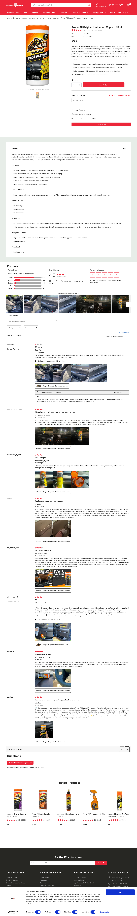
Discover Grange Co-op (117, 13)
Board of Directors (47, 886)
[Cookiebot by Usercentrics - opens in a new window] (13, 912)
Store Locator (45, 877)
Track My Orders (12, 880)
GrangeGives (79, 880)
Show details (104, 912)
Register (103, 6)
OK (120, 892)
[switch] (57, 912)
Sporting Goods (98, 13)
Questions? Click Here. (120, 886)
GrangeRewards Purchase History (15, 884)
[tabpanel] (18, 811)
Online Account (11, 877)
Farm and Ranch (49, 13)
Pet (25, 13)
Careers (43, 883)
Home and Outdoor (79, 13)
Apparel (35, 13)
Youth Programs (80, 877)
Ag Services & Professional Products (84, 884)
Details (15, 148)
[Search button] (89, 5)
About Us (43, 880)
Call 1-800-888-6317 (119, 884)
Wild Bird (63, 13)
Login (97, 6)
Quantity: (75, 80)
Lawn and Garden (12, 13)
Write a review (97, 30)
